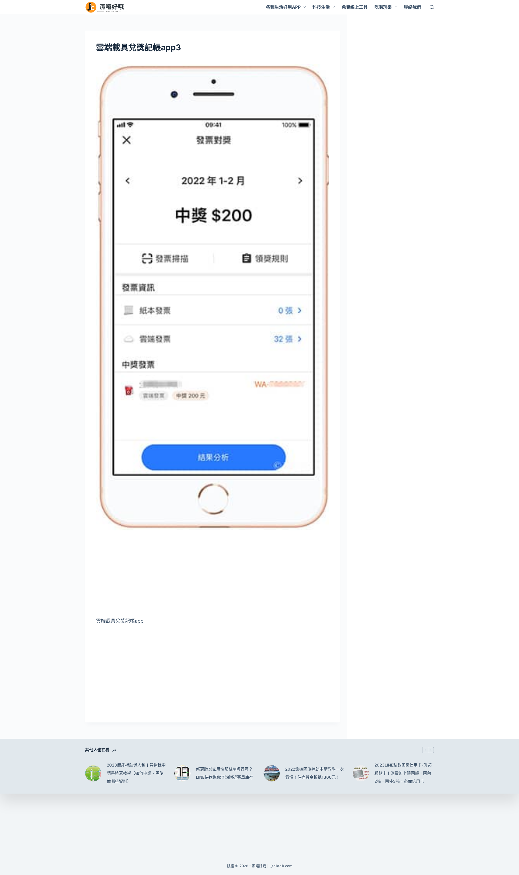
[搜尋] (432, 7)
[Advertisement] (212, 575)
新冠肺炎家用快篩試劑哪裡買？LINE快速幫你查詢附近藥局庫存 (224, 773)
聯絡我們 (412, 7)
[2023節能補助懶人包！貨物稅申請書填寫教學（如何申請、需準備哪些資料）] (93, 773)
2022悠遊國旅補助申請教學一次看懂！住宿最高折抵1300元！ (314, 773)
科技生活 (321, 7)
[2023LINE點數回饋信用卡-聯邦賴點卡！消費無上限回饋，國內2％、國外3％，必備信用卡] (361, 773)
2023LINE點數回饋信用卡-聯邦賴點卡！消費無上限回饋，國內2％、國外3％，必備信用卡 (403, 773)
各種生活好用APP (283, 7)
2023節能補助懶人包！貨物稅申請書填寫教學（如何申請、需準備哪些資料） (136, 773)
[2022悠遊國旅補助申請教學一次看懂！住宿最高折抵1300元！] (272, 773)
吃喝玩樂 (383, 7)
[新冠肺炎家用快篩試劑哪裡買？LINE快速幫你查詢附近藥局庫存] (182, 773)
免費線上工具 (355, 7)
